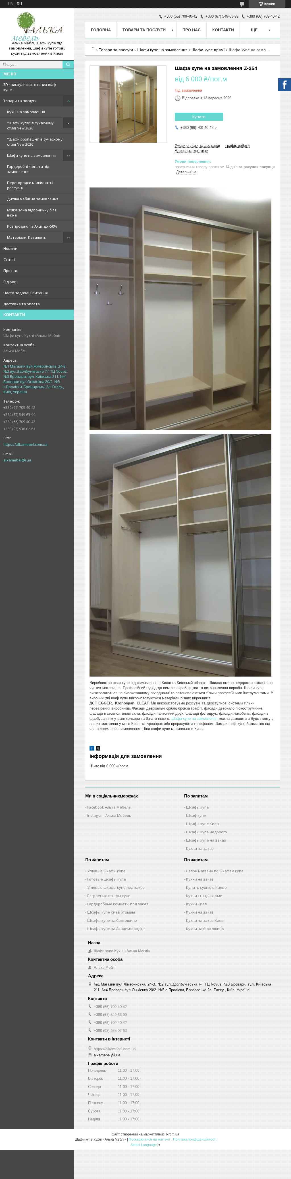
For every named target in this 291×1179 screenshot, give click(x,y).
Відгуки (9, 281)
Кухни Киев (196, 903)
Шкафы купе (197, 807)
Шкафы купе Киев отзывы (111, 912)
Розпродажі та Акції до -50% (32, 226)
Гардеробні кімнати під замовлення (28, 169)
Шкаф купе (196, 815)
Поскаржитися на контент (150, 1139)
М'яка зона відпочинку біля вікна (32, 212)
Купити (198, 116)
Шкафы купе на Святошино (112, 920)
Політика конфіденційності (195, 1139)
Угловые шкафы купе (106, 870)
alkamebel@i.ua (17, 460)
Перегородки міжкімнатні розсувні (30, 185)
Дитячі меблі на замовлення (32, 198)
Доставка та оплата (21, 303)
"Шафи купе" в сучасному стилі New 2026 (30, 125)
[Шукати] (68, 64)
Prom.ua (172, 1134)
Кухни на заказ (200, 848)
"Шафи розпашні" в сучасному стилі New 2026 (35, 142)
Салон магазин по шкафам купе (215, 870)
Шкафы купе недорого (206, 831)
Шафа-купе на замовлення (194, 718)
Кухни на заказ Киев (205, 920)
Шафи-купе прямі (208, 50)
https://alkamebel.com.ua (25, 444)
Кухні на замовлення (26, 111)
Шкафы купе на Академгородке (116, 928)
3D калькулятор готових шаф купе (29, 87)
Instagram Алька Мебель (109, 815)
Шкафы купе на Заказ (206, 840)
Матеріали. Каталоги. (26, 237)
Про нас (10, 270)
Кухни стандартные (204, 895)
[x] (98, 749)
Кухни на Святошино (205, 928)
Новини (10, 248)
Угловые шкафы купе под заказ (116, 887)
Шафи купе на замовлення (31, 155)
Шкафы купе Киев (202, 823)
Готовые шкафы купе (106, 879)
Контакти (223, 30)
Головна (101, 30)
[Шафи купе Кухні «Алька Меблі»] (37, 26)
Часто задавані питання (25, 292)
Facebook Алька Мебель (109, 807)
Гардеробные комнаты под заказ (117, 903)
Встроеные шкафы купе (108, 895)
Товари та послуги (20, 100)
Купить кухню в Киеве (206, 887)
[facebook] (92, 749)
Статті (9, 259)
